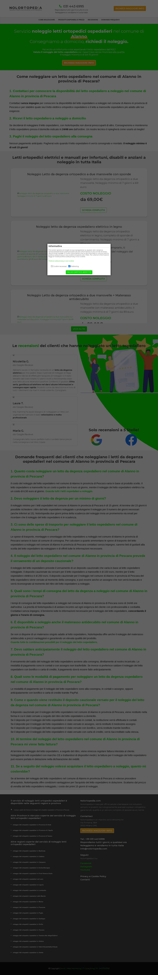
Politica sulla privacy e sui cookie (61, 261)
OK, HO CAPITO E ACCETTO (79, 272)
